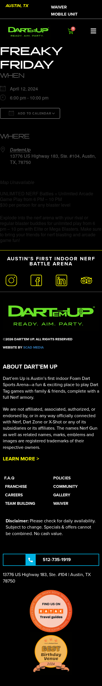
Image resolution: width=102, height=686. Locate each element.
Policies (62, 478)
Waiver (59, 7)
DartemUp (20, 149)
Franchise (16, 486)
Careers (14, 495)
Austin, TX (17, 5)
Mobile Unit (64, 14)
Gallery (61, 495)
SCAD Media (33, 347)
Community (65, 486)
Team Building (20, 503)
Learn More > (21, 459)
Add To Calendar (34, 113)
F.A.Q (9, 478)
